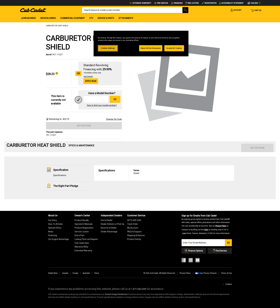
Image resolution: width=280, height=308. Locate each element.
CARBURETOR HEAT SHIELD (57, 26)
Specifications (59, 175)
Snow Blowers (48, 18)
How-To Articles (55, 224)
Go (115, 99)
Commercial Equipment (72, 18)
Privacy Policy (220, 226)
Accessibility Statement (232, 3)
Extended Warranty (141, 3)
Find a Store (193, 3)
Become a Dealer (109, 228)
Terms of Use (226, 273)
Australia (86, 273)
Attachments (126, 18)
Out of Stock (84, 126)
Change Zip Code (114, 119)
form (206, 230)
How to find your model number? (102, 105)
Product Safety (134, 239)
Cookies (228, 284)
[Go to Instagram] (191, 261)
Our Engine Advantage (58, 239)
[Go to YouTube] (197, 261)
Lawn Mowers (28, 18)
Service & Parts (106, 18)
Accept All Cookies (174, 48)
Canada (65, 273)
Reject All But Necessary (151, 48)
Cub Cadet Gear (82, 243)
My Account (132, 228)
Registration (211, 3)
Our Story (52, 220)
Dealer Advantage (109, 231)
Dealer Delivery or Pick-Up (112, 224)
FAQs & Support (134, 231)
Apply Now (90, 81)
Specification (60, 169)
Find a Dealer (107, 220)
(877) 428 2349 (134, 220)
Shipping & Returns (136, 235)
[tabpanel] (179, 80)
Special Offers (54, 228)
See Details (88, 77)
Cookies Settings (108, 48)
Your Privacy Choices (208, 273)
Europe (75, 273)
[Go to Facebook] (184, 261)
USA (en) (254, 3)
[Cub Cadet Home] (33, 10)
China (96, 273)
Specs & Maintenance (81, 145)
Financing (178, 3)
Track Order (132, 224)
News (50, 231)
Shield (136, 171)
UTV (91, 18)
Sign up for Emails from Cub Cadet (206, 224)
